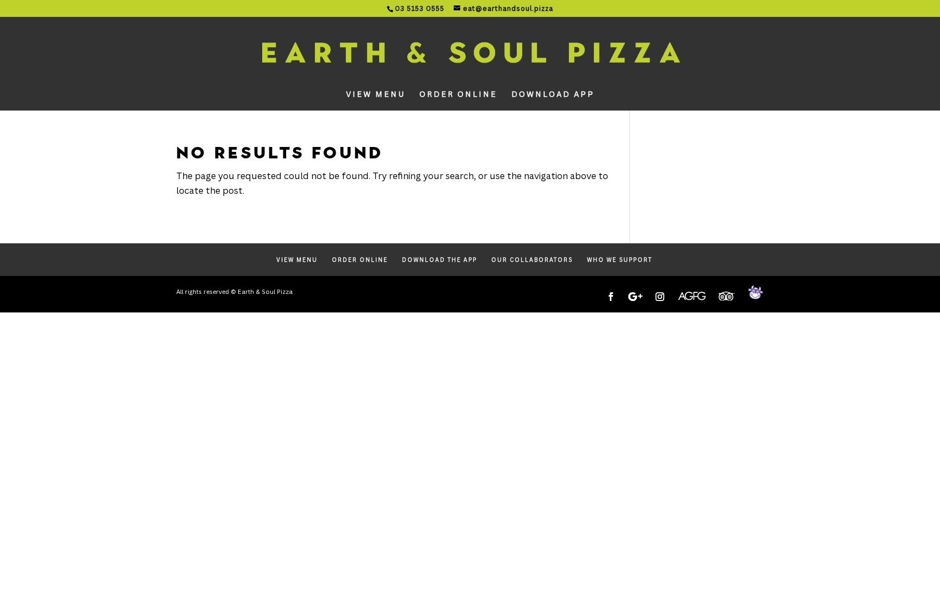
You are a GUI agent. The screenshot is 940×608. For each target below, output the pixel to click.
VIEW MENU (375, 94)
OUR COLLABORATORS (532, 259)
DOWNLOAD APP (553, 94)
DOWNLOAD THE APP (439, 259)
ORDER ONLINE (458, 94)
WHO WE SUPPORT (619, 259)
